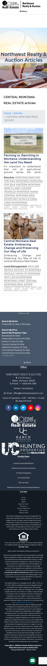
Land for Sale (8, 356)
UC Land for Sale (24, 478)
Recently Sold (23, 513)
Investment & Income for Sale (16, 338)
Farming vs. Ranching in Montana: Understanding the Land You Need (22, 158)
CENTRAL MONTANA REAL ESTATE (20, 282)
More (28, 362)
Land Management (15, 266)
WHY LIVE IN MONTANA (18, 277)
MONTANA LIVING (14, 280)
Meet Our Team (23, 504)
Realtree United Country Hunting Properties (23, 487)
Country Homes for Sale (13, 344)
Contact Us (23, 506)
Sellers (23, 502)
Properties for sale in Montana (16, 324)
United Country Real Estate (23, 463)
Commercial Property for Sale (16, 350)
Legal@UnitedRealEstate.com (24, 602)
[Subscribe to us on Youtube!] (31, 408)
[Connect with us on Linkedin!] (16, 408)
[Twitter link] (23, 408)
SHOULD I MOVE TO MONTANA (22, 273)
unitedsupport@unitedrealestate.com (18, 572)
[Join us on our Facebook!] (9, 408)
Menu (24, 11)
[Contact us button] (32, 660)
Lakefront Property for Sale (14, 347)
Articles (18, 113)
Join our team (23, 483)
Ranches (9, 177)
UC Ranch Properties (23, 473)
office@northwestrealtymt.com (28, 393)
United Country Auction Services (24, 468)
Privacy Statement (23, 508)
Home (7, 113)
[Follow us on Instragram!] (38, 408)
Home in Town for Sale (12, 341)
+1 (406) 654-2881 (28, 383)
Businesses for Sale (11, 335)
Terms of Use (23, 510)
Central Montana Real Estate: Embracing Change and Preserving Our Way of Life (21, 246)
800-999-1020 (23, 547)
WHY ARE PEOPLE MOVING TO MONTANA (22, 268)
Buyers (23, 500)
